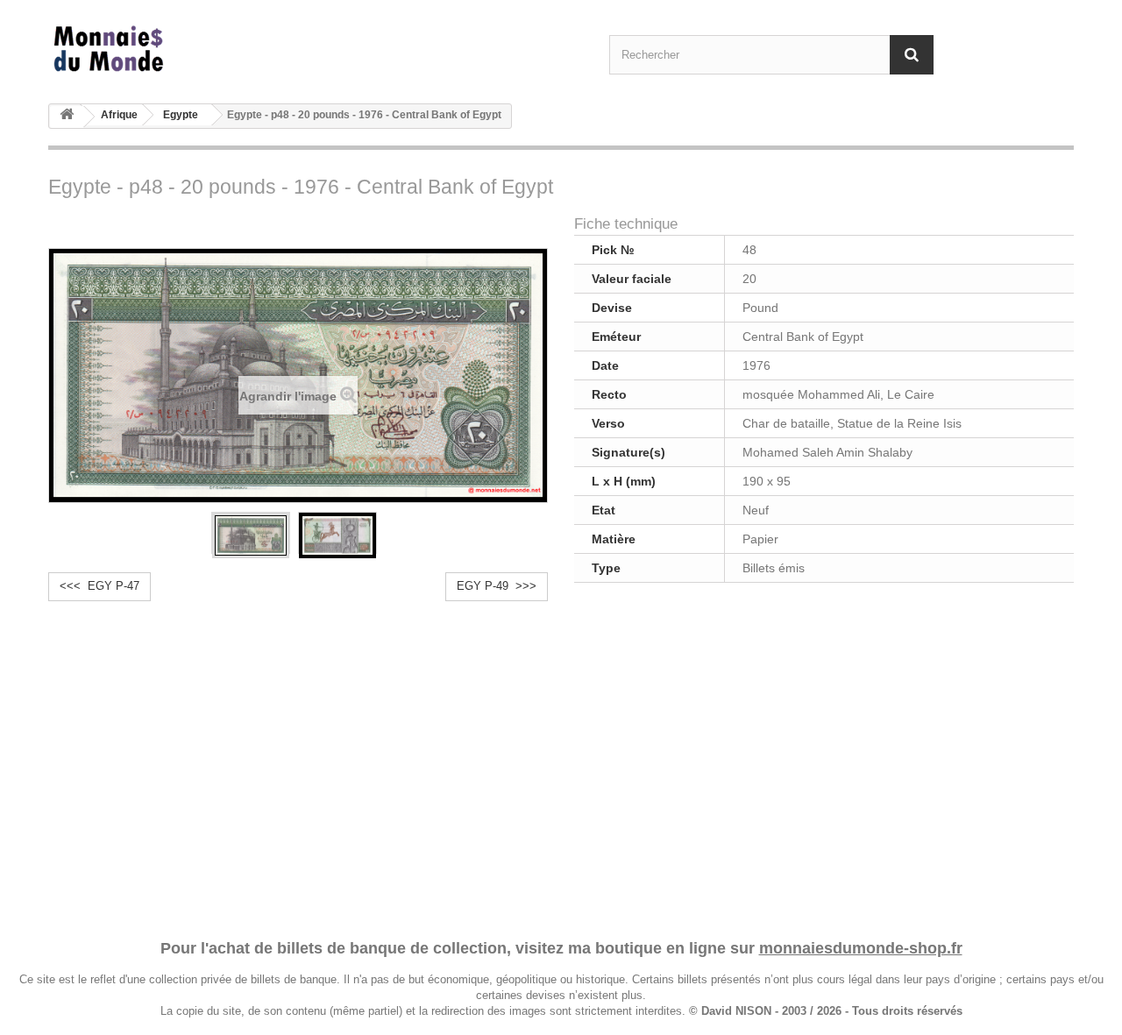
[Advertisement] (561, 758)
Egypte (180, 115)
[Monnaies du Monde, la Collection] (210, 49)
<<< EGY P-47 (99, 585)
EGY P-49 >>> (496, 585)
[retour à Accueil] (66, 117)
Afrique (119, 115)
